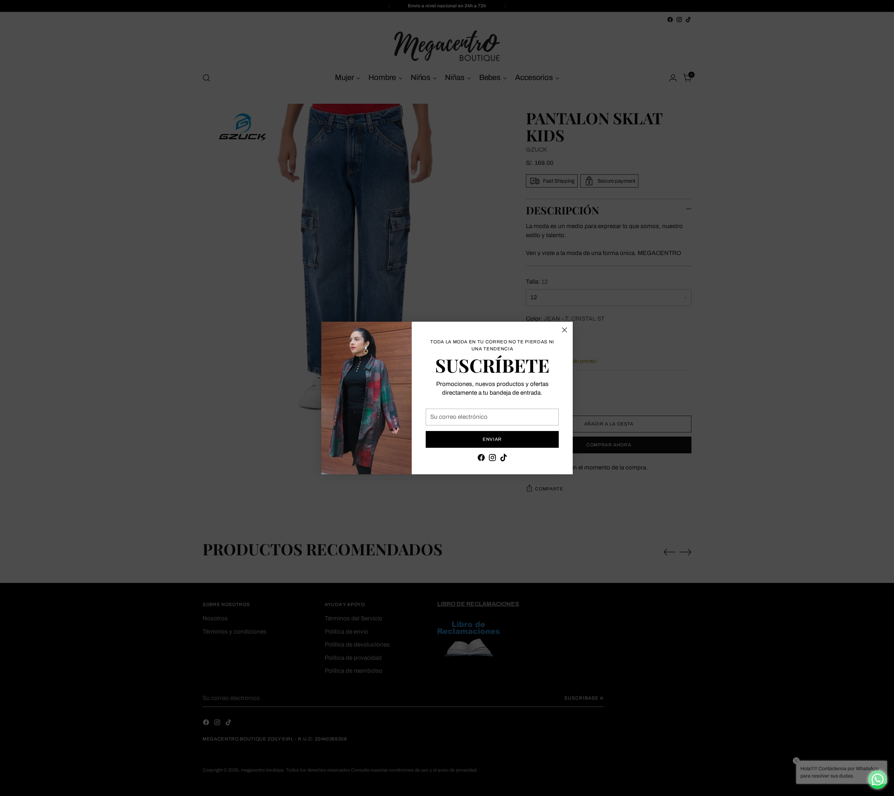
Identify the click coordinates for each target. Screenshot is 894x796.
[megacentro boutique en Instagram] (492, 459)
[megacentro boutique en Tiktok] (503, 459)
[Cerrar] (564, 329)
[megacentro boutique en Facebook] (481, 459)
